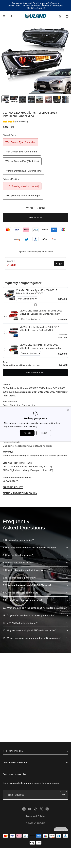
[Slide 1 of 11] (5, 99)
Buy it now (35, 217)
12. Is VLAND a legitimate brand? (20, 623)
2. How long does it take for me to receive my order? (30, 547)
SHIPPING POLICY (13, 487)
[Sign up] (63, 794)
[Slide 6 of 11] (48, 99)
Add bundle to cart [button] (35, 372)
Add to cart (37, 208)
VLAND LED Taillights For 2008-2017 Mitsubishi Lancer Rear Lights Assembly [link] (40, 346)
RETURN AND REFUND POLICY (20, 493)
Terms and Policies (35, 816)
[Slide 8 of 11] (65, 99)
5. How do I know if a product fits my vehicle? (26, 570)
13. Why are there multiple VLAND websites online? (29, 630)
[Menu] (4, 16)
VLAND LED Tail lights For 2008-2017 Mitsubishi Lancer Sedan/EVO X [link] (39, 329)
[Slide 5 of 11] (39, 99)
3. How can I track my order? (18, 555)
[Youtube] (30, 809)
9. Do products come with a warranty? (22, 600)
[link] (9, 295)
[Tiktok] (35, 809)
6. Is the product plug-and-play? (19, 577)
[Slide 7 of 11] (57, 99)
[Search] (11, 16)
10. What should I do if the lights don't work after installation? (34, 607)
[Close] (68, 409)
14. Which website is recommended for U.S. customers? (32, 638)
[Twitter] (41, 809)
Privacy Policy (30, 426)
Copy (59, 263)
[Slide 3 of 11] (22, 99)
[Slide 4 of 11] (31, 99)
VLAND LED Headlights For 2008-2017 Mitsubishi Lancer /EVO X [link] (36, 292)
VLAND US (39, 823)
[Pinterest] (47, 809)
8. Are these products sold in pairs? (21, 592)
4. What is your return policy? (18, 562)
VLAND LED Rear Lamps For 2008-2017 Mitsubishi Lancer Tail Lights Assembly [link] (41, 312)
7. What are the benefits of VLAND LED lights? (27, 585)
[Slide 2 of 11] (14, 99)
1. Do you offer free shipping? (18, 540)
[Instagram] (24, 809)
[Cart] (67, 16)
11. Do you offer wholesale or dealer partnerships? (29, 615)
